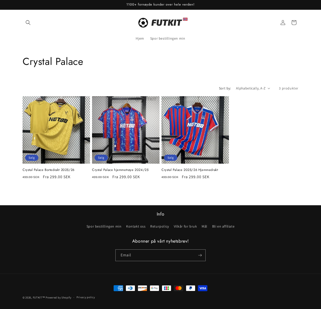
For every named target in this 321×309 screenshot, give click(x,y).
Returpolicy (159, 226)
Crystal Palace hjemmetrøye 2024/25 (120, 170)
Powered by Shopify (58, 297)
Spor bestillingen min (104, 226)
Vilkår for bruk (185, 226)
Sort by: (225, 88)
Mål (204, 226)
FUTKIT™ (39, 297)
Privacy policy (85, 297)
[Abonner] (199, 255)
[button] (28, 22)
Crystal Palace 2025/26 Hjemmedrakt (190, 170)
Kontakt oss (136, 226)
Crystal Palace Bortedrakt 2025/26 (48, 170)
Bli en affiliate (223, 226)
